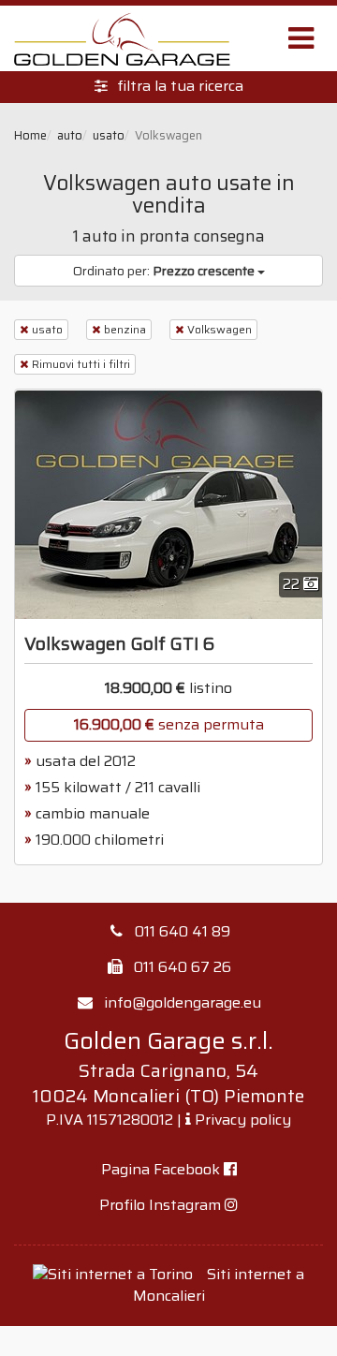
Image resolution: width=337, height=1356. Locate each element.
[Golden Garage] (121, 38)
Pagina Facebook (162, 1169)
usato (47, 329)
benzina (125, 329)
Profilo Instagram (162, 1204)
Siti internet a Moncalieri (218, 1284)
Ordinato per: (164, 270)
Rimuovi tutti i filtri (81, 364)
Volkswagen (219, 329)
